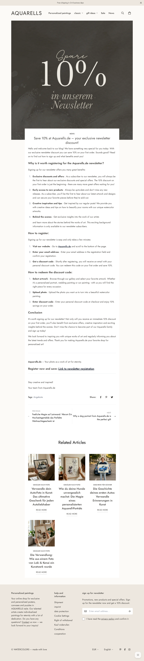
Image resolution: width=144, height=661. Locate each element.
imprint (57, 606)
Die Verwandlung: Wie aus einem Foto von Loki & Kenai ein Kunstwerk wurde (41, 561)
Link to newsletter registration (76, 369)
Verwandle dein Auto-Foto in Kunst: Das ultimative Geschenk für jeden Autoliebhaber (41, 497)
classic (77, 13)
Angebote (38, 397)
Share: (93, 397)
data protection (61, 611)
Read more (41, 509)
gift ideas (90, 13)
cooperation (60, 633)
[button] (129, 13)
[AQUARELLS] (26, 13)
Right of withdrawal (63, 620)
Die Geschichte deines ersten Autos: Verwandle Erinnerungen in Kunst (102, 497)
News (111, 13)
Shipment (58, 602)
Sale (103, 13)
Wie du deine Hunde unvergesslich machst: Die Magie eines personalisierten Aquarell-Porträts (72, 498)
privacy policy (107, 618)
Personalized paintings (60, 13)
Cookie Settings (61, 615)
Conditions (59, 629)
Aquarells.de (64, 246)
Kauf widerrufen (61, 624)
